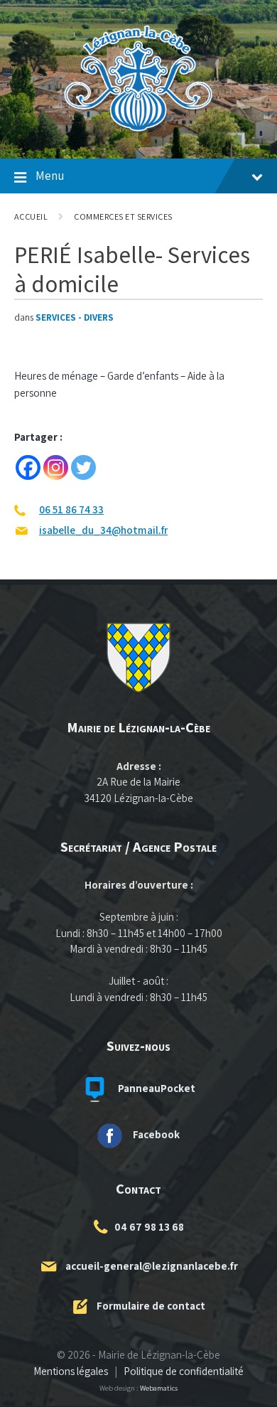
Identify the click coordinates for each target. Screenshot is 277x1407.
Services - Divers (75, 317)
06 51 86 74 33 (71, 509)
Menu (50, 175)
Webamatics (159, 1388)
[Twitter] (83, 467)
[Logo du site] (138, 131)
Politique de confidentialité (184, 1371)
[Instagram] (55, 467)
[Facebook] (28, 467)
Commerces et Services (123, 216)
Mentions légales (70, 1371)
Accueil (31, 216)
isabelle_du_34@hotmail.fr (103, 530)
